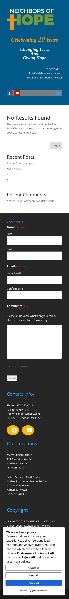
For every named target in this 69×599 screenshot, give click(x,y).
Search (56, 146)
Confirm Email (15, 288)
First (9, 234)
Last (9, 249)
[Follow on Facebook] (10, 93)
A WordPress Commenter (22, 201)
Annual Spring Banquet (21, 163)
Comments (20, 306)
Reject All (33, 575)
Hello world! (14, 168)
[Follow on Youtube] (17, 93)
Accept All (34, 582)
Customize (33, 567)
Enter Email (14, 273)
